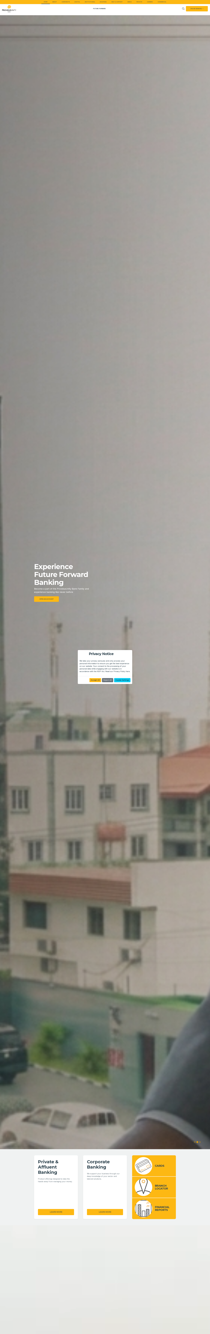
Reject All (107, 680)
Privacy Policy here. (122, 671)
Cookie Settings (122, 680)
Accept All (95, 680)
